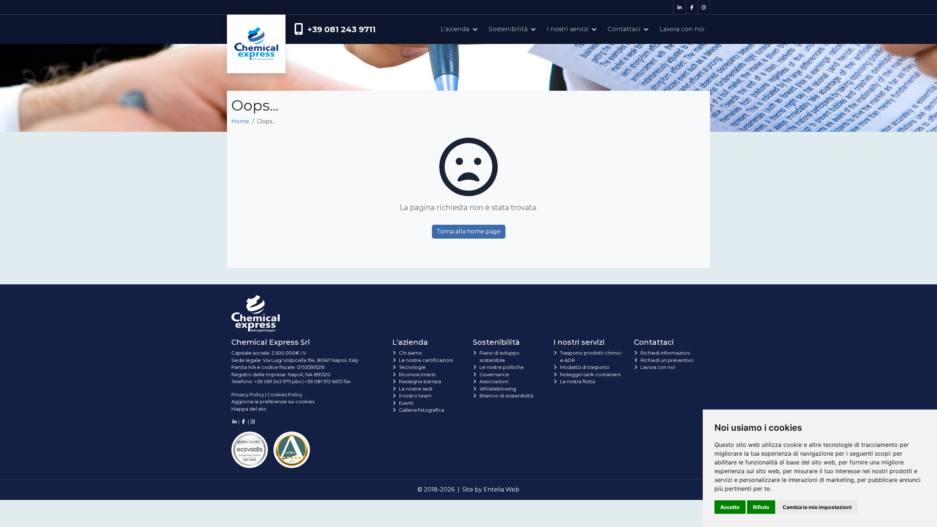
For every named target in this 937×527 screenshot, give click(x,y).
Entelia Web (501, 489)
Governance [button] (494, 374)
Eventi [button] (406, 403)
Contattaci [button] (624, 29)
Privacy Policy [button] (247, 394)
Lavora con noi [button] (658, 367)
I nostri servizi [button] (568, 29)
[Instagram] (704, 7)
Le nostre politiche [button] (501, 367)
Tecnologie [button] (412, 367)
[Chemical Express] (256, 29)
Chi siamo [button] (410, 353)
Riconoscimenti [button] (417, 374)
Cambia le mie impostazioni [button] (817, 507)
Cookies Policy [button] (284, 394)
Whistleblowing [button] (497, 389)
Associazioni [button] (493, 381)
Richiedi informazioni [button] (665, 353)
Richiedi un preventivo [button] (667, 360)
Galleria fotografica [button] (421, 410)
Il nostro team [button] (415, 396)
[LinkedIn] (679, 7)
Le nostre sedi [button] (415, 389)
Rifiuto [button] (761, 507)
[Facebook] (692, 7)
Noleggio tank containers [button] (590, 374)
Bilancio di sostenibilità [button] (506, 396)
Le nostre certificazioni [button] (426, 360)
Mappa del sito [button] (248, 409)
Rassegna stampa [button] (420, 381)
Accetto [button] (730, 507)
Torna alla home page (469, 231)
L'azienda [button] (455, 29)
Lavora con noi (682, 29)
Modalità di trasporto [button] (584, 367)
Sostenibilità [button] (508, 29)
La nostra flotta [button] (577, 381)
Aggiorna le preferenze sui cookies (272, 401)
